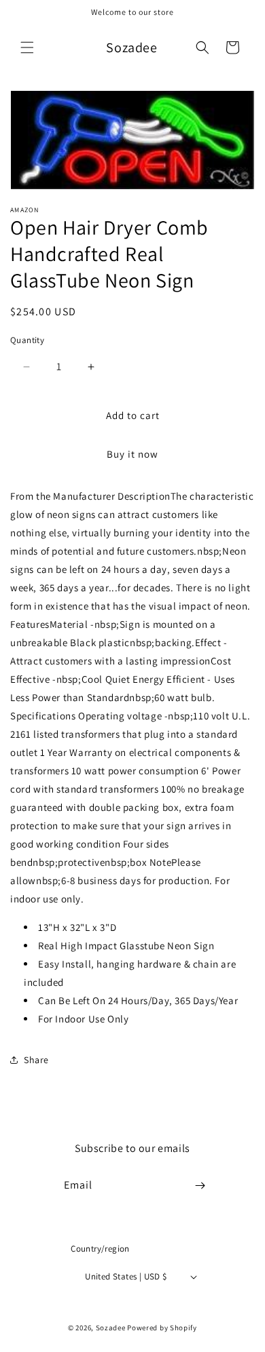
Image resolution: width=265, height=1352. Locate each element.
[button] (27, 47)
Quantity (27, 340)
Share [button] (36, 1060)
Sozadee (111, 1327)
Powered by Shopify (162, 1327)
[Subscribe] (200, 1185)
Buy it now (132, 454)
